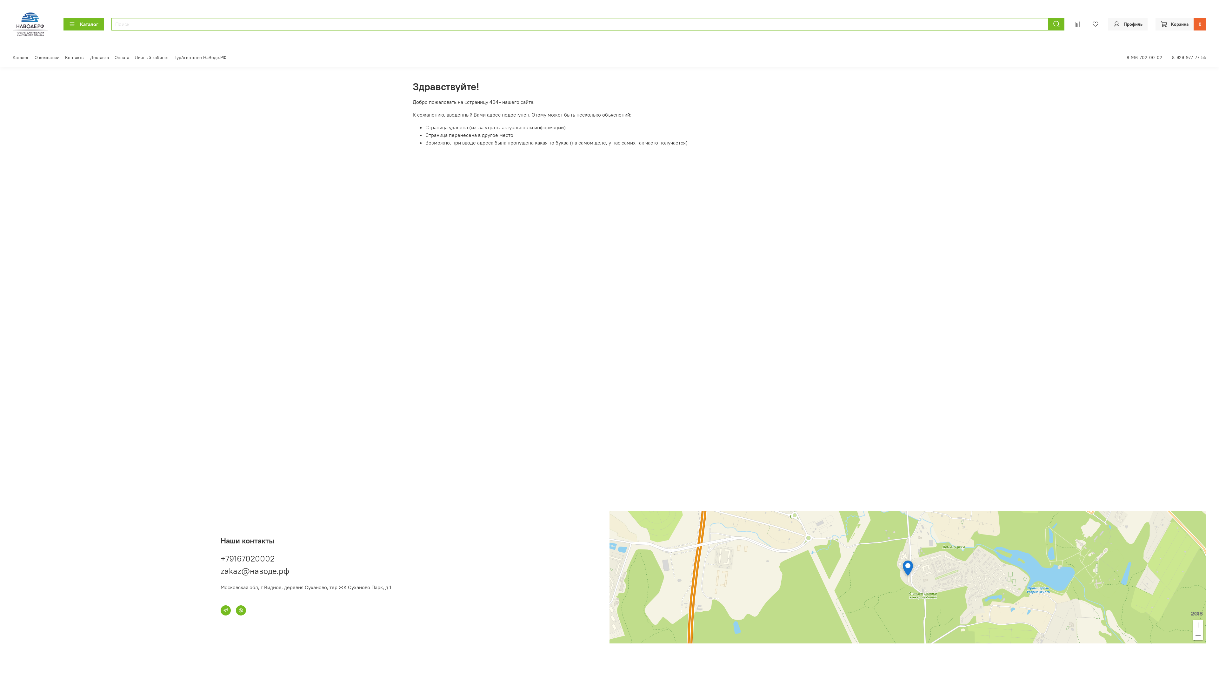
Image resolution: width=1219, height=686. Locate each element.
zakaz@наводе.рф (255, 571)
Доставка (99, 57)
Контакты (74, 57)
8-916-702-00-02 (1144, 57)
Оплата (122, 57)
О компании (47, 57)
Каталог (89, 24)
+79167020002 (248, 558)
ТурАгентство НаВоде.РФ (201, 57)
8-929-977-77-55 (1189, 57)
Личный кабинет (152, 57)
